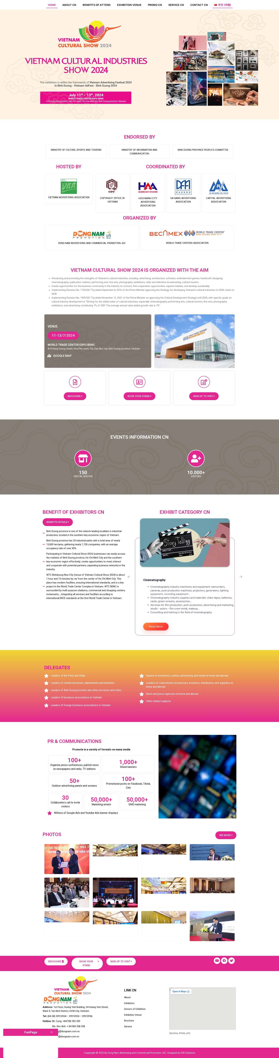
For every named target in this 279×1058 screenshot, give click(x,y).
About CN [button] (69, 4)
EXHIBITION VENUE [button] (129, 4)
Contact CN (199, 4)
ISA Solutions (188, 1052)
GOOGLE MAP (62, 355)
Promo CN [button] (155, 4)
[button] (222, 5)
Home (52, 4)
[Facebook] (224, 960)
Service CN (176, 4)
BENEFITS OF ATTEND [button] (97, 4)
